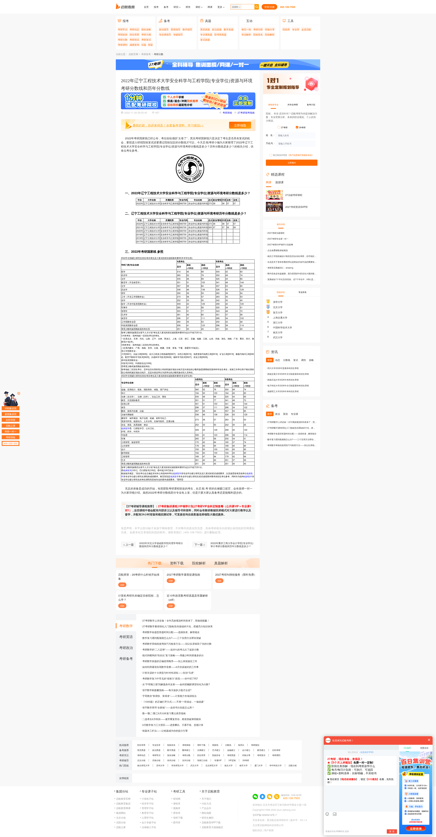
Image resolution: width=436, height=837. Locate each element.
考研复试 (146, 39)
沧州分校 (186, 760)
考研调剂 (122, 44)
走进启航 (306, 29)
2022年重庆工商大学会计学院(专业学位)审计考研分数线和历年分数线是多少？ (232, 545)
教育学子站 (148, 812)
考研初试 (134, 39)
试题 (143, 44)
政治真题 (217, 29)
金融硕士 (231, 750)
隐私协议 (257, 830)
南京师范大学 (143, 765)
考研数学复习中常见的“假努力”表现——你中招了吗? (170, 678)
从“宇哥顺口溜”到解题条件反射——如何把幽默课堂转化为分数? (176, 684)
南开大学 (243, 765)
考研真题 (231, 755)
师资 (188, 7)
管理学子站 (148, 808)
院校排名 (258, 34)
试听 (122, 584)
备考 (166, 7)
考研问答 (258, 29)
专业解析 (246, 34)
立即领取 (240, 125)
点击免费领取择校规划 (277, 250)
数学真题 (228, 29)
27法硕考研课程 (293, 195)
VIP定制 (232, 760)
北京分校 (141, 760)
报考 (156, 7)
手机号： (270, 143)
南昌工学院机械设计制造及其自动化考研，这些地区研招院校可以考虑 (292, 256)
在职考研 (276, 750)
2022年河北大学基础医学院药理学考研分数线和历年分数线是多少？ (161, 545)
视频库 (176, 808)
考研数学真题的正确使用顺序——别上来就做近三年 (169, 661)
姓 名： (270, 135)
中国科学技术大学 (282, 327)
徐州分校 (171, 760)
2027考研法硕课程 (275, 232)
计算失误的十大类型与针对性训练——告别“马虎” (168, 672)
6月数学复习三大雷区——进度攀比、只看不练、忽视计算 (172, 724)
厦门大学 (258, 765)
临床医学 (125, 428)
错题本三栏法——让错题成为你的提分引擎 (165, 730)
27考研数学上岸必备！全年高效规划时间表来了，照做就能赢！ (175, 620)
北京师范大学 (211, 765)
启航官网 (133, 54)
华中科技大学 (275, 765)
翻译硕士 (186, 750)
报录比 (241, 744)
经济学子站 (148, 803)
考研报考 (146, 54)
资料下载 (201, 744)
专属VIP (218, 760)
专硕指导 (178, 34)
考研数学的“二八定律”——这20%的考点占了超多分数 (170, 649)
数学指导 (187, 29)
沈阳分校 (121, 822)
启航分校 (293, 765)
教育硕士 (261, 750)
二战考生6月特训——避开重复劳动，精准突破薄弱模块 (171, 719)
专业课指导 (165, 34)
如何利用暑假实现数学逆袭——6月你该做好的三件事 (170, 666)
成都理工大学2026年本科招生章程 (283, 391)
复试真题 (205, 39)
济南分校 (156, 760)
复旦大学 (278, 312)
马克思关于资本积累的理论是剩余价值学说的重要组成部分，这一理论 (292, 261)
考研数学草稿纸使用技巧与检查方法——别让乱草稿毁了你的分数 (177, 643)
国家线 (215, 744)
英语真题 (205, 29)
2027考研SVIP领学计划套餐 (280, 244)
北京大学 (278, 307)
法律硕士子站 (149, 827)
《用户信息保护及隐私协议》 (300, 154)
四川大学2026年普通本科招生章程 (283, 368)
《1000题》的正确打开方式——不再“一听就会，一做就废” (173, 701)
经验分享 (270, 29)
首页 (146, 7)
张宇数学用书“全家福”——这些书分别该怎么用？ (168, 707)
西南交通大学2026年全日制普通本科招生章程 (288, 373)
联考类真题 (220, 34)
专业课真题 (206, 34)
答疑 (150, 44)
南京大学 (278, 332)
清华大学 (278, 301)
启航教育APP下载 (211, 822)
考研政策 (122, 34)
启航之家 (121, 827)
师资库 (176, 812)
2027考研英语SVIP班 (296, 207)
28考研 (246, 760)
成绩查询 (134, 44)
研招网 (176, 798)
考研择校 (227, 112)
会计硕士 (246, 750)
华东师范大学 (177, 765)
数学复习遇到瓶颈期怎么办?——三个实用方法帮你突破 (171, 637)
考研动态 (134, 29)
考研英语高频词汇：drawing (280, 267)
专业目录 (156, 744)
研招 (176, 7)
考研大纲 (146, 34)
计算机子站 (148, 798)
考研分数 (122, 39)
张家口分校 (202, 760)
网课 (210, 7)
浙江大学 (278, 322)
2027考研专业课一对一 (278, 238)
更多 (220, 7)
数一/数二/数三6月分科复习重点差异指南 (164, 713)
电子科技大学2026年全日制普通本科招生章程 (288, 385)
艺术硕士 (216, 750)
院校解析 (270, 34)
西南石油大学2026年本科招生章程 (283, 379)
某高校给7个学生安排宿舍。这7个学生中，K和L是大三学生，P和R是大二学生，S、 (292, 279)
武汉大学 (278, 337)
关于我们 (206, 798)
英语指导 (175, 29)
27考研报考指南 (246, 112)
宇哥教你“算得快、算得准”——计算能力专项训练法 (169, 695)
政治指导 (164, 29)
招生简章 (134, 34)
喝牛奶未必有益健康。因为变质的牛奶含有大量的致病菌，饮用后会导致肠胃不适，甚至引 (292, 273)
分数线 (228, 744)
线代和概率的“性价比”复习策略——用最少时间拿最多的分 (173, 655)
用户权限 (269, 830)
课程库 (176, 803)
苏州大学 (160, 765)
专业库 (295, 29)
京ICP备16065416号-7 (265, 815)
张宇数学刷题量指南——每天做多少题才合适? (166, 690)
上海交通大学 (280, 317)
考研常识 (122, 29)
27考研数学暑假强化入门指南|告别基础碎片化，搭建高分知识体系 (177, 626)
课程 (198, 7)
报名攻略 (146, 29)
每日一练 (246, 29)
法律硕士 (201, 750)
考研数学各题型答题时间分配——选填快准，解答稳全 (171, 632)
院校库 (286, 29)
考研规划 (255, 744)
